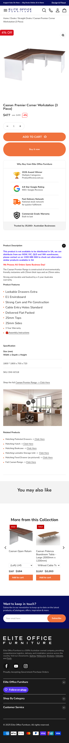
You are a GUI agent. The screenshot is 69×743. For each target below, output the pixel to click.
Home (6, 18)
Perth (9, 658)
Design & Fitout (59, 2)
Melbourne (41, 655)
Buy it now (34, 149)
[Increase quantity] (20, 126)
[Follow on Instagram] (16, 668)
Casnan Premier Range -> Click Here (33, 382)
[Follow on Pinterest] (25, 668)
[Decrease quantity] (7, 126)
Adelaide (59, 655)
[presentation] (5, 547)
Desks (13, 18)
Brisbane (50, 655)
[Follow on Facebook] (6, 668)
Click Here (39, 439)
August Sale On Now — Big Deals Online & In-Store (23, 3)
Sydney (33, 655)
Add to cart (18, 577)
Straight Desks (25, 18)
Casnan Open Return (20, 551)
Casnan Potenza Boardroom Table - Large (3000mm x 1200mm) (46, 556)
